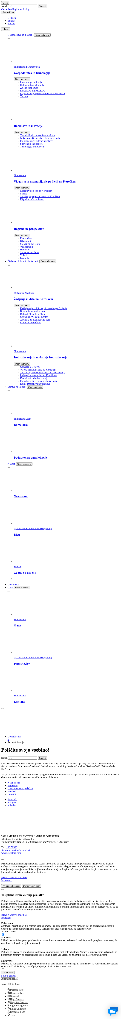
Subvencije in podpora (31, 143)
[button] (9, 978)
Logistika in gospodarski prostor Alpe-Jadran (42, 93)
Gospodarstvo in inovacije (21, 34)
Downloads (13, 584)
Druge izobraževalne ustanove (35, 383)
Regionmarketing (15, 9)
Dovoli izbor (8, 973)
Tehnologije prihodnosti (32, 146)
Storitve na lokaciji (17, 386)
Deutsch (12, 18)
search (4, 6)
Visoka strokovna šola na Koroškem (38, 369)
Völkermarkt (26, 246)
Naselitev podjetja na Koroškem (36, 190)
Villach (23, 255)
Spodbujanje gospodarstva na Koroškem (40, 196)
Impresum (12, 785)
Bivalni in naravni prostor (33, 311)
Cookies (12, 794)
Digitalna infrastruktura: (32, 199)
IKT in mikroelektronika (32, 85)
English (11, 20)
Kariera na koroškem (30, 322)
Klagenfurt (25, 241)
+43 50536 (11, 847)
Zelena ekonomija (29, 87)
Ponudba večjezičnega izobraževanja (38, 381)
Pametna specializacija (31, 82)
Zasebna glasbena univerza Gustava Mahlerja (42, 372)
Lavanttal (24, 258)
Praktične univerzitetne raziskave (36, 141)
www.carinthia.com (11, 853)
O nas (11, 587)
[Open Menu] (2, 708)
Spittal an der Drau (29, 252)
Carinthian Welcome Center (34, 317)
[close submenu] (9, 38)
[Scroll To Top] (2, 859)
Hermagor (25, 249)
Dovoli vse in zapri (31, 886)
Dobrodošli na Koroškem (32, 314)
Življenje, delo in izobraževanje (23, 261)
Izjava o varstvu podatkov (20, 788)
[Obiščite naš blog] (17, 831)
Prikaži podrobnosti (11, 886)
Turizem (24, 96)
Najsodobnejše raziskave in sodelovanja (40, 138)
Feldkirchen (26, 238)
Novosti (12, 463)
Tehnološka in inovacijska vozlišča (37, 135)
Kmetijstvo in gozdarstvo (32, 90)
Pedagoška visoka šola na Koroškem (38, 375)
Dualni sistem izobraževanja (34, 378)
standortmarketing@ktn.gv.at (15, 850)
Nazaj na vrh (14, 782)
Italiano (11, 23)
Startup (23, 193)
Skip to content (8, 975)
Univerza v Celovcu (30, 367)
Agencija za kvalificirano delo (35, 319)
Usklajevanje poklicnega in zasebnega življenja (43, 308)
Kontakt (12, 791)
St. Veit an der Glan (30, 244)
